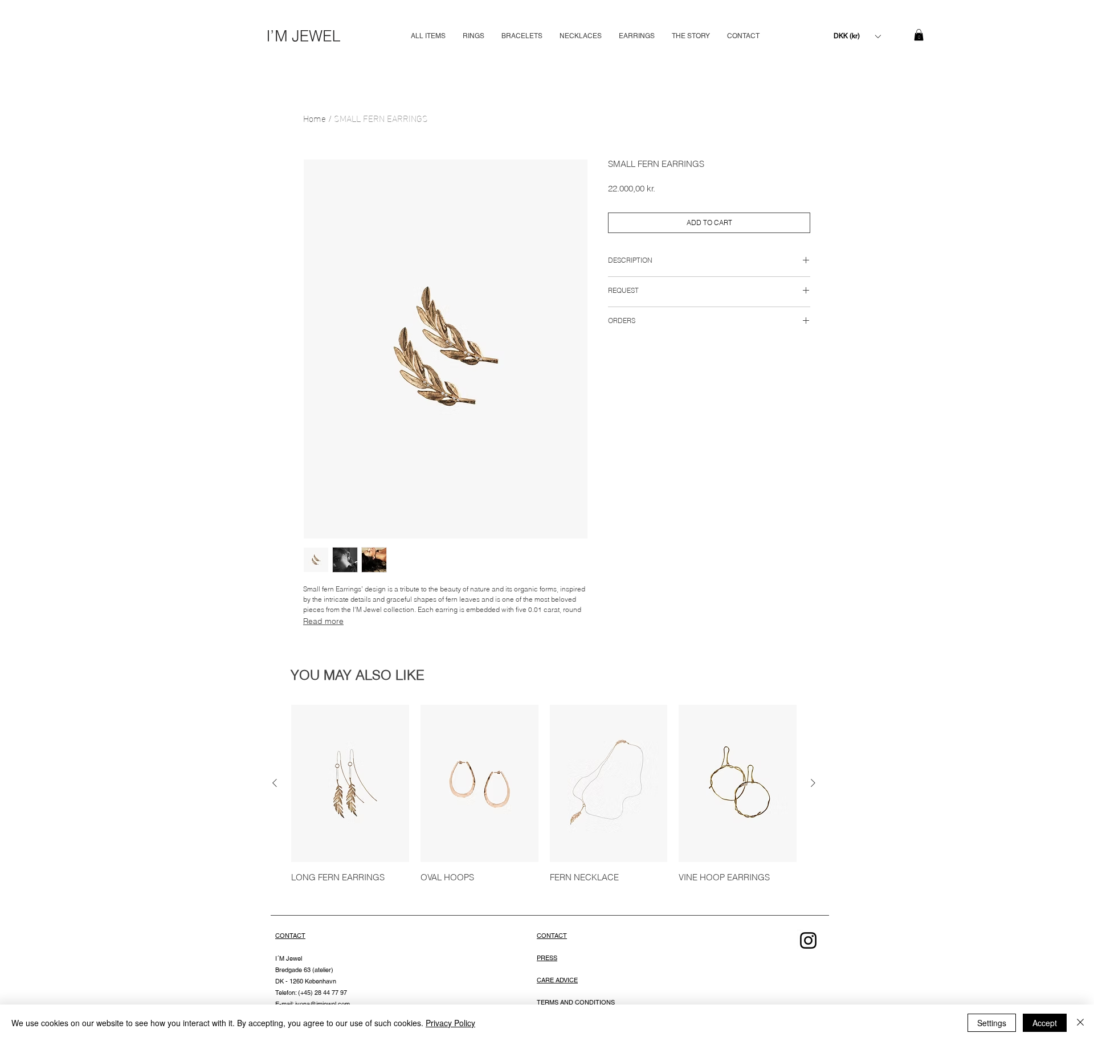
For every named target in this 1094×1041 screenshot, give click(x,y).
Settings (991, 1022)
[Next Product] (813, 783)
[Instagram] (808, 940)
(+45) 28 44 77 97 (321, 993)
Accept (1044, 1022)
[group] (544, 800)
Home (314, 117)
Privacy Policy (450, 1022)
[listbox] (857, 36)
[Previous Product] (274, 783)
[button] (857, 36)
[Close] (1080, 1023)
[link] (919, 34)
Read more (323, 621)
